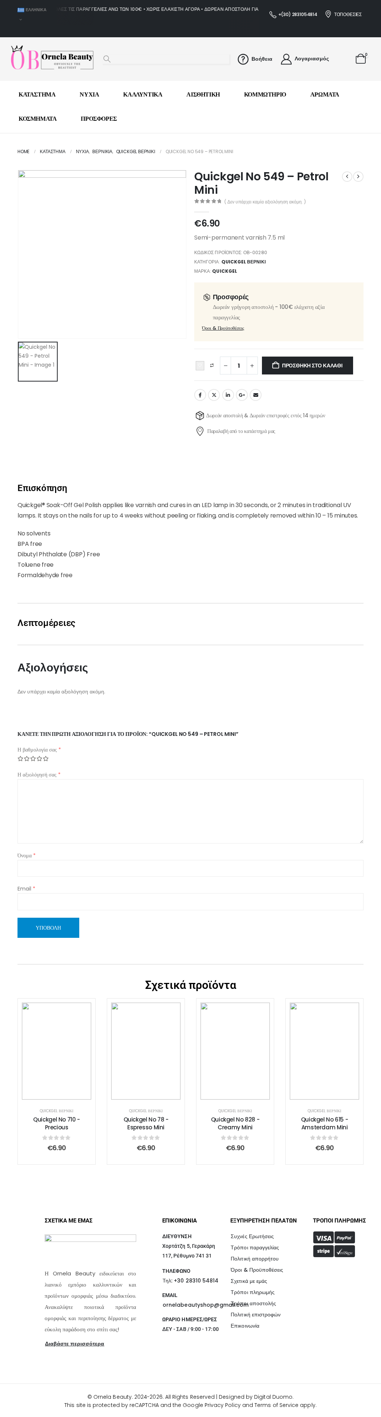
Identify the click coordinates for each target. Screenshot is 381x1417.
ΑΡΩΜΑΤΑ (324, 94)
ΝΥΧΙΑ (89, 94)
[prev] (347, 176)
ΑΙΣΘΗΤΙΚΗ (203, 94)
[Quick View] (56, 1015)
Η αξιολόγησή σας (39, 774)
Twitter (214, 395)
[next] (358, 176)
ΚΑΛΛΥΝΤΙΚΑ (142, 94)
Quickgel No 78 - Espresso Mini (56, 1123)
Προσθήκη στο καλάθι (312, 365)
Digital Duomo (273, 1397)
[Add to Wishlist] (200, 366)
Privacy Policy (223, 1405)
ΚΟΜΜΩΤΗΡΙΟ (265, 94)
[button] (107, 59)
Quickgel (224, 271)
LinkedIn (228, 395)
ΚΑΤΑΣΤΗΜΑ (37, 94)
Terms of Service (276, 1405)
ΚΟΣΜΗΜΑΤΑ (38, 118)
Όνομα (26, 855)
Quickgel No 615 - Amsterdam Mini (235, 1123)
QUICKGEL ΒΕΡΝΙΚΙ (243, 262)
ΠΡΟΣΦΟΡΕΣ (98, 118)
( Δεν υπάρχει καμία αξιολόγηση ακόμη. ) (265, 202)
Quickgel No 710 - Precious (324, 1123)
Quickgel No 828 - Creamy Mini (146, 1123)
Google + (242, 395)
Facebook (200, 395)
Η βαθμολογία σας (39, 749)
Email (256, 395)
